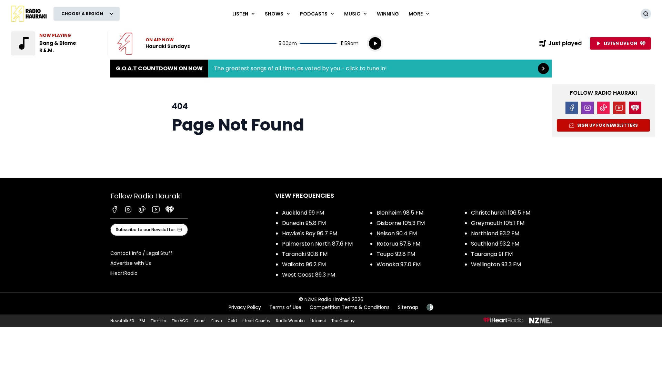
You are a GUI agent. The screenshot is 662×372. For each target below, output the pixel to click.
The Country (342, 320)
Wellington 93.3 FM (496, 264)
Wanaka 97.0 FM (399, 264)
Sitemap (408, 307)
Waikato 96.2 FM (304, 264)
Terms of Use (285, 307)
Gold (232, 320)
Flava (216, 320)
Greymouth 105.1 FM (497, 223)
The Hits (158, 320)
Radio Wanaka (290, 320)
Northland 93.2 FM (495, 233)
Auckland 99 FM (303, 213)
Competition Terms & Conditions (350, 307)
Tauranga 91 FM (492, 254)
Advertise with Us (130, 263)
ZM (142, 320)
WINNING (388, 13)
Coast (200, 320)
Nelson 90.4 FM (397, 233)
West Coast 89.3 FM (308, 275)
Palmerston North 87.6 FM (317, 244)
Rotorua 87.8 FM (398, 244)
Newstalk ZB (122, 320)
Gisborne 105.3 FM (401, 223)
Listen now (153, 43)
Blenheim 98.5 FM (400, 213)
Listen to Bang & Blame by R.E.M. (55, 43)
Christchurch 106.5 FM (500, 213)
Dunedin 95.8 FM (304, 223)
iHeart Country (256, 320)
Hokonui (318, 320)
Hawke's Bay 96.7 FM (309, 233)
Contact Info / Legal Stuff (141, 253)
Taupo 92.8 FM (396, 254)
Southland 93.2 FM (495, 244)
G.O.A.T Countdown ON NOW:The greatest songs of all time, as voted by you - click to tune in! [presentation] (331, 69)
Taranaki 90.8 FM (305, 254)
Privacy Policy (245, 307)
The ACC (180, 320)
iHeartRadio (124, 273)
